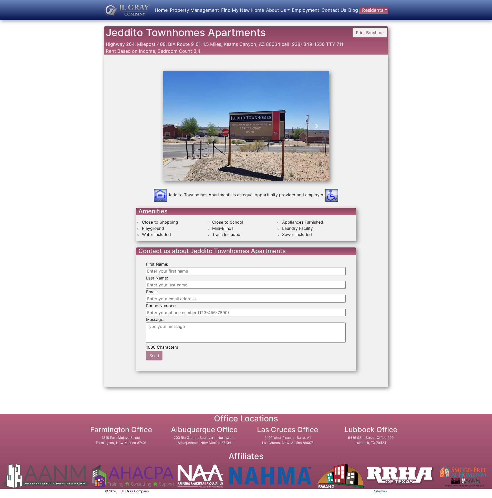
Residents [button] (372, 10)
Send (154, 355)
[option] (246, 171)
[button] (175, 126)
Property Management (194, 10)
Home (161, 10)
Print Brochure (370, 32)
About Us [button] (276, 10)
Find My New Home (242, 10)
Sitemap (380, 491)
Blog (353, 10)
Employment (305, 10)
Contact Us (334, 10)
